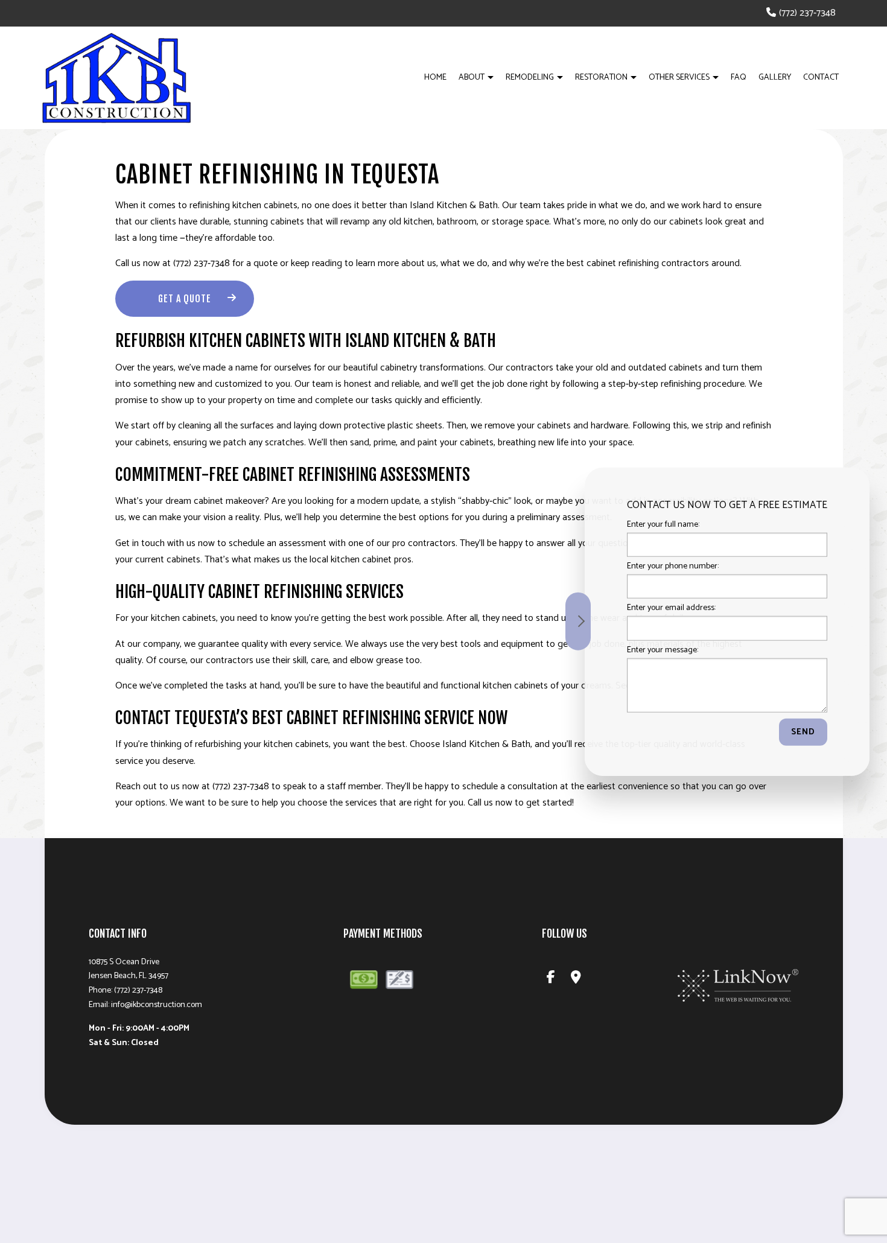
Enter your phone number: (673, 566)
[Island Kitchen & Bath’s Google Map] (576, 979)
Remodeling (530, 77)
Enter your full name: (663, 524)
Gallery (774, 77)
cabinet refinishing (623, 263)
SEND (803, 732)
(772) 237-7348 (807, 13)
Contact (821, 77)
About (472, 77)
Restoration (601, 77)
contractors (229, 660)
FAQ (738, 77)
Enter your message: (662, 649)
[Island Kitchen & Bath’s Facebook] (551, 979)
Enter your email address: (671, 608)
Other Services (679, 77)
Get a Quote (184, 299)
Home (435, 77)
